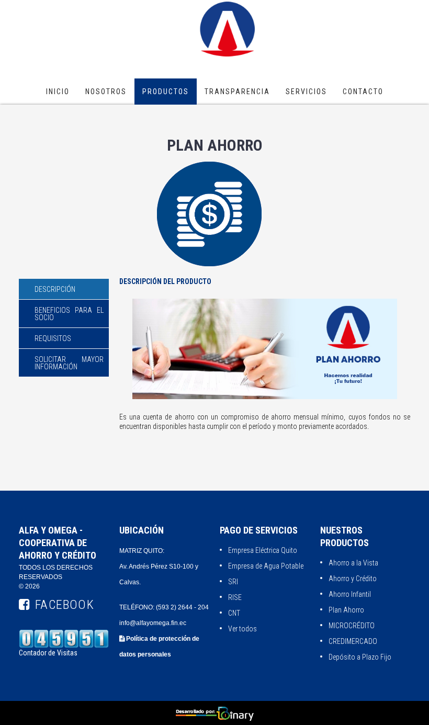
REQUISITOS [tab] (53, 338)
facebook (64, 604)
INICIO (58, 91)
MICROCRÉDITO (352, 625)
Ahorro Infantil (350, 594)
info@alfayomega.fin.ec (152, 623)
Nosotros (106, 91)
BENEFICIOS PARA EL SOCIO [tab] (69, 314)
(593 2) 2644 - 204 (182, 607)
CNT (234, 613)
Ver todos (242, 629)
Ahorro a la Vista (353, 563)
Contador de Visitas (48, 653)
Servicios (306, 91)
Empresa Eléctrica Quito (262, 550)
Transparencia (237, 91)
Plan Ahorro (346, 610)
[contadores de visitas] (64, 619)
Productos (165, 91)
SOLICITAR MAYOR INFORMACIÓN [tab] (69, 363)
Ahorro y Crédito (353, 578)
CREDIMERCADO (353, 641)
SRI (233, 581)
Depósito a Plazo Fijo (360, 657)
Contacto (363, 91)
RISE (235, 597)
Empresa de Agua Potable (265, 566)
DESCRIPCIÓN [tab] (55, 289)
